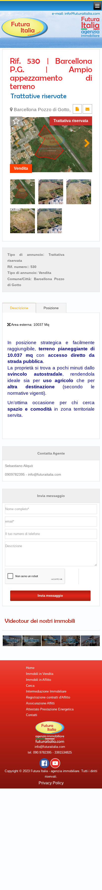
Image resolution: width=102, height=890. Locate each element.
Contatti (31, 715)
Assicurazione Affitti (40, 703)
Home (30, 668)
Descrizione (19, 308)
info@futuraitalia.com (50, 747)
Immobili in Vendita (39, 674)
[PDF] (78, 109)
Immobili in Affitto (38, 680)
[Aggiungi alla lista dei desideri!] (16, 121)
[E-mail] (87, 109)
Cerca (30, 686)
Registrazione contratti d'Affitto (48, 697)
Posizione (51, 308)
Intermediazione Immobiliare (46, 691)
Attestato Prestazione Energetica (50, 709)
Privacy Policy (51, 783)
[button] (86, 144)
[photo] (51, 144)
